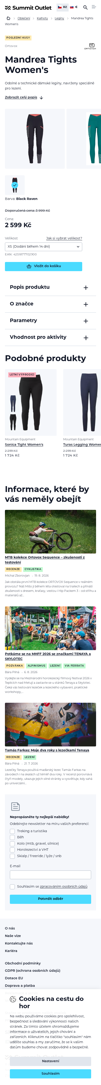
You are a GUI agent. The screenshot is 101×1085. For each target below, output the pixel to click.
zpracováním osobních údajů (63, 887)
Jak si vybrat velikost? (64, 238)
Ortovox (11, 46)
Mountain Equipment (20, 439)
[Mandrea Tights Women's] (35, 139)
